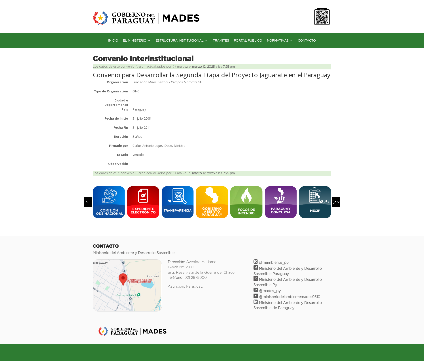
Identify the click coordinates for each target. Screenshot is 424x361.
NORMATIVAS (278, 40)
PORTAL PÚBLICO (248, 40)
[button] (88, 202)
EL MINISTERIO (134, 40)
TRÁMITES (221, 40)
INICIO (113, 40)
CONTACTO (307, 40)
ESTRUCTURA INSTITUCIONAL (180, 40)
